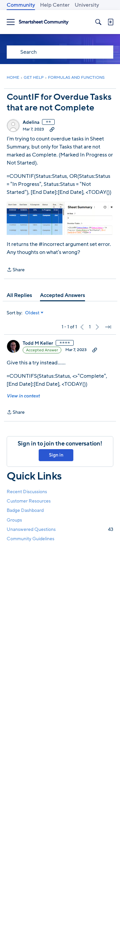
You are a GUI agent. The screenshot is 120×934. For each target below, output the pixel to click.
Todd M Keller (38, 343)
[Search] (98, 22)
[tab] (19, 295)
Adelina (31, 122)
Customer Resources (29, 501)
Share (16, 270)
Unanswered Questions (60, 529)
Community (21, 5)
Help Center (55, 5)
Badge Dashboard (25, 510)
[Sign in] (110, 22)
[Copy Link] (52, 129)
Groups (14, 520)
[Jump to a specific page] (108, 327)
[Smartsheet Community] (44, 22)
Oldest (32, 313)
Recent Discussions (27, 492)
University (87, 5)
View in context (23, 396)
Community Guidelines (30, 539)
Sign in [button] (56, 455)
